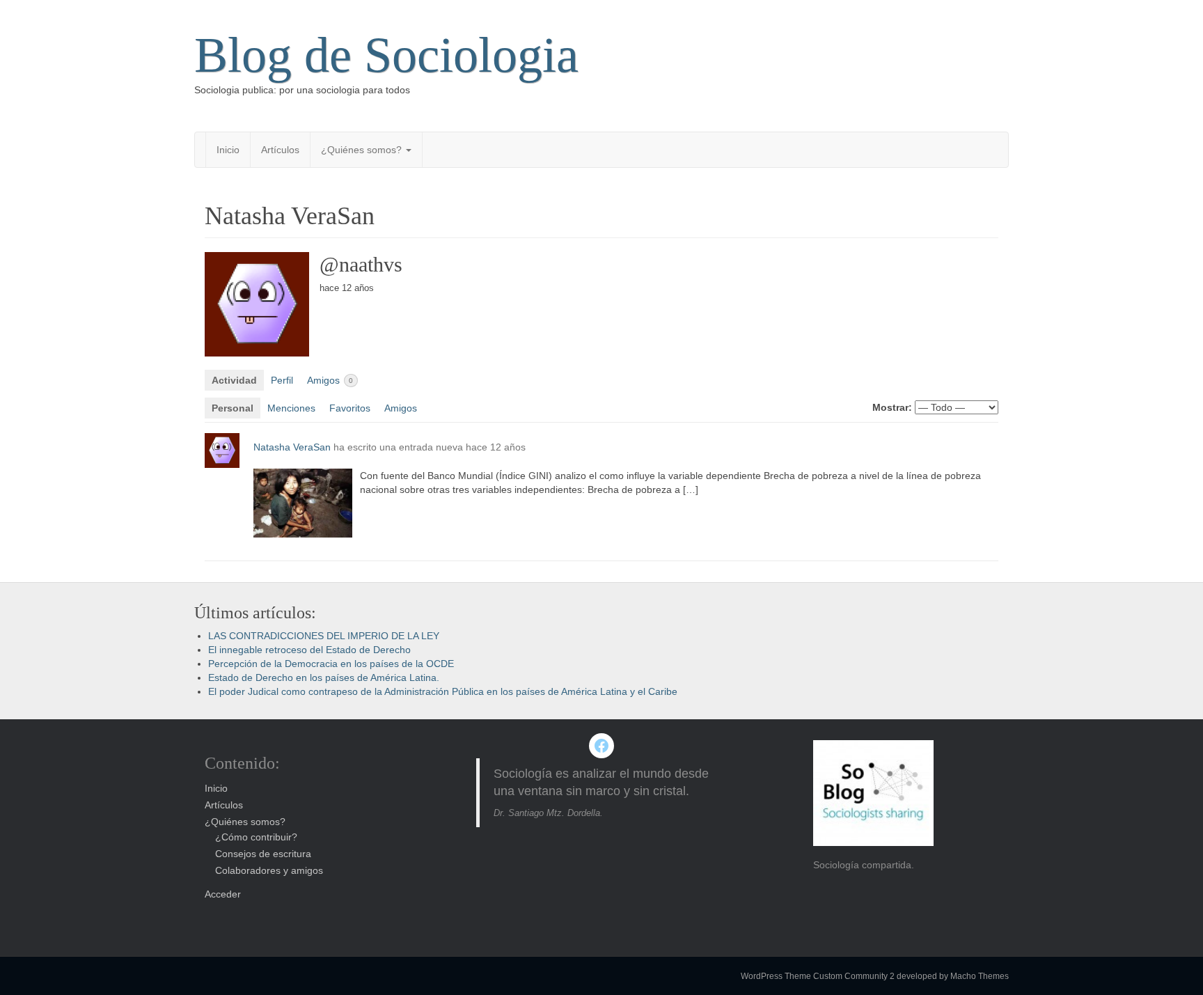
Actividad (234, 380)
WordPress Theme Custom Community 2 (818, 976)
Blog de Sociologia (386, 55)
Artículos (280, 149)
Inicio (228, 149)
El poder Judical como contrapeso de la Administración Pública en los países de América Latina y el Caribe (442, 691)
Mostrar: (892, 407)
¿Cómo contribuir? (256, 837)
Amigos (330, 380)
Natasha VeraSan (292, 447)
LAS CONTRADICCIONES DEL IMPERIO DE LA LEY (323, 635)
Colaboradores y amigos (269, 870)
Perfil (282, 380)
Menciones (291, 408)
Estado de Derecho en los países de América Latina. (323, 677)
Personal (232, 408)
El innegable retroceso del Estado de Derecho (309, 649)
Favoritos (349, 408)
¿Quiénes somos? (362, 149)
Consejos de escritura (263, 853)
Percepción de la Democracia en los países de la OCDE (331, 663)
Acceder (223, 894)
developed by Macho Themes (953, 976)
